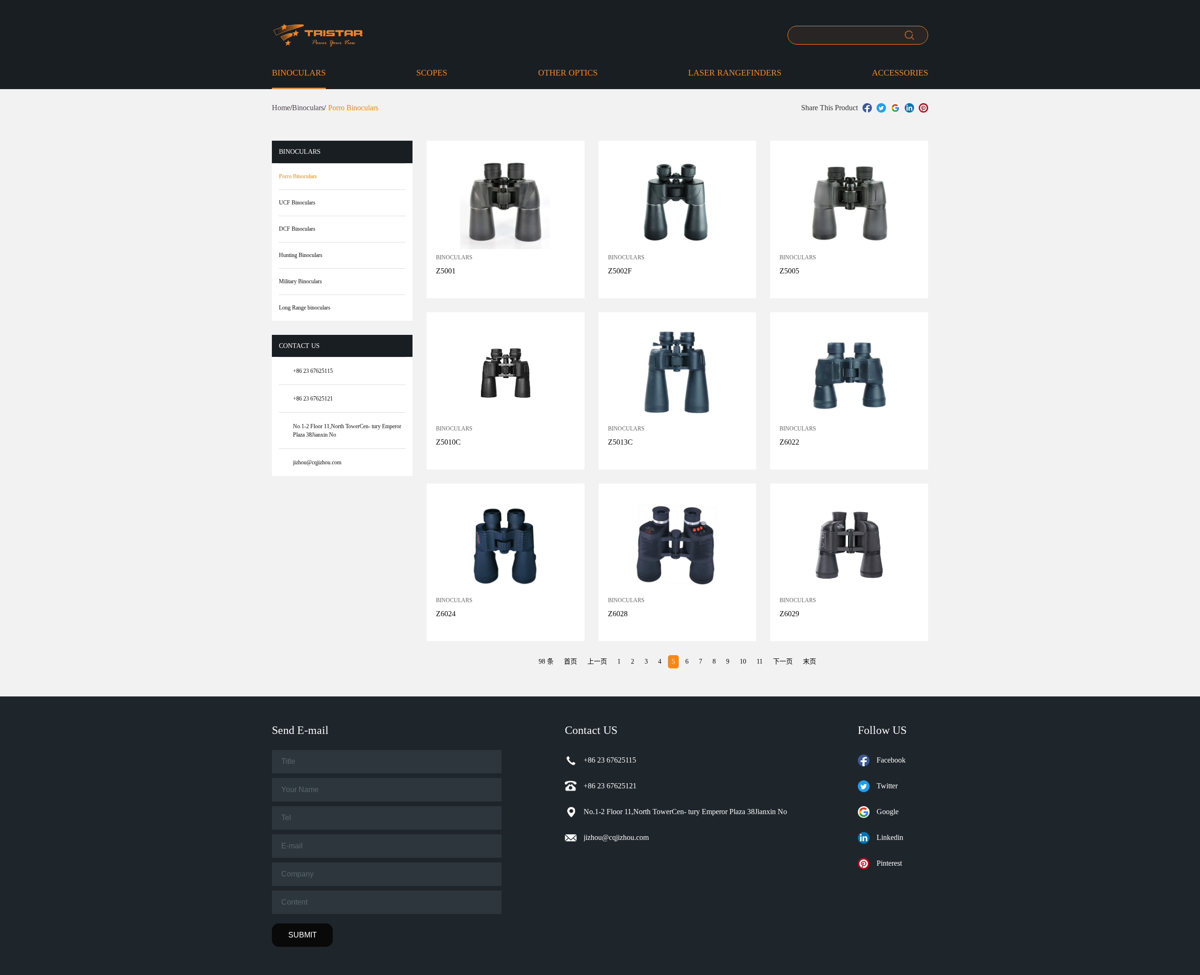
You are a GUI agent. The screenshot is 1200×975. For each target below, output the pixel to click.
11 (760, 661)
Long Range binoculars (304, 307)
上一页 (597, 661)
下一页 (783, 661)
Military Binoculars (300, 281)
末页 (809, 661)
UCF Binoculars (297, 202)
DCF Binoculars (297, 229)
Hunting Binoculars (300, 255)
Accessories (900, 72)
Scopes (431, 72)
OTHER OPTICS (568, 72)
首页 (570, 661)
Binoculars (299, 72)
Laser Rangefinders (734, 72)
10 (743, 661)
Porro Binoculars (298, 176)
